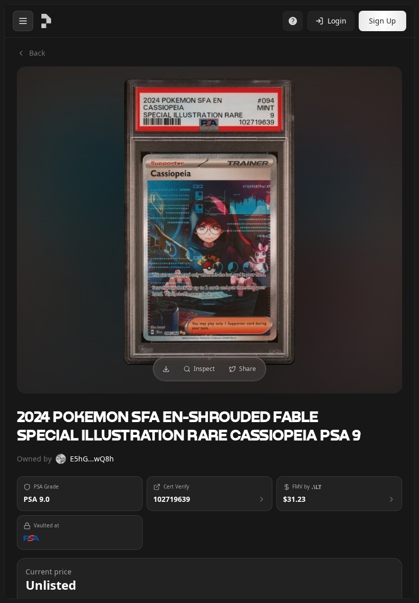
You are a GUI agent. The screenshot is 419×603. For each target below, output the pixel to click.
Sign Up (382, 21)
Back (37, 53)
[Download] (166, 369)
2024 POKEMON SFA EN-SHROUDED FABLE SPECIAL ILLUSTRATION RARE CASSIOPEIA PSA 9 (189, 427)
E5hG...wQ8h (92, 458)
